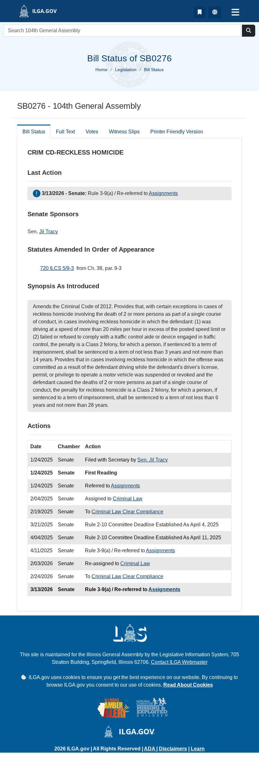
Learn (198, 748)
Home (101, 69)
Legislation (125, 69)
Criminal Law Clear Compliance (127, 511)
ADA (150, 748)
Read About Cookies (188, 685)
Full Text (65, 131)
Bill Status (33, 131)
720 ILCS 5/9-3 (57, 268)
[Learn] (200, 12)
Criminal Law (127, 498)
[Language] (214, 12)
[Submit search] (248, 31)
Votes (92, 131)
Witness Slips (124, 131)
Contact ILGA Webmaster (179, 662)
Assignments (163, 193)
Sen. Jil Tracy (152, 459)
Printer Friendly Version (176, 131)
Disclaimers (173, 748)
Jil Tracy (48, 231)
